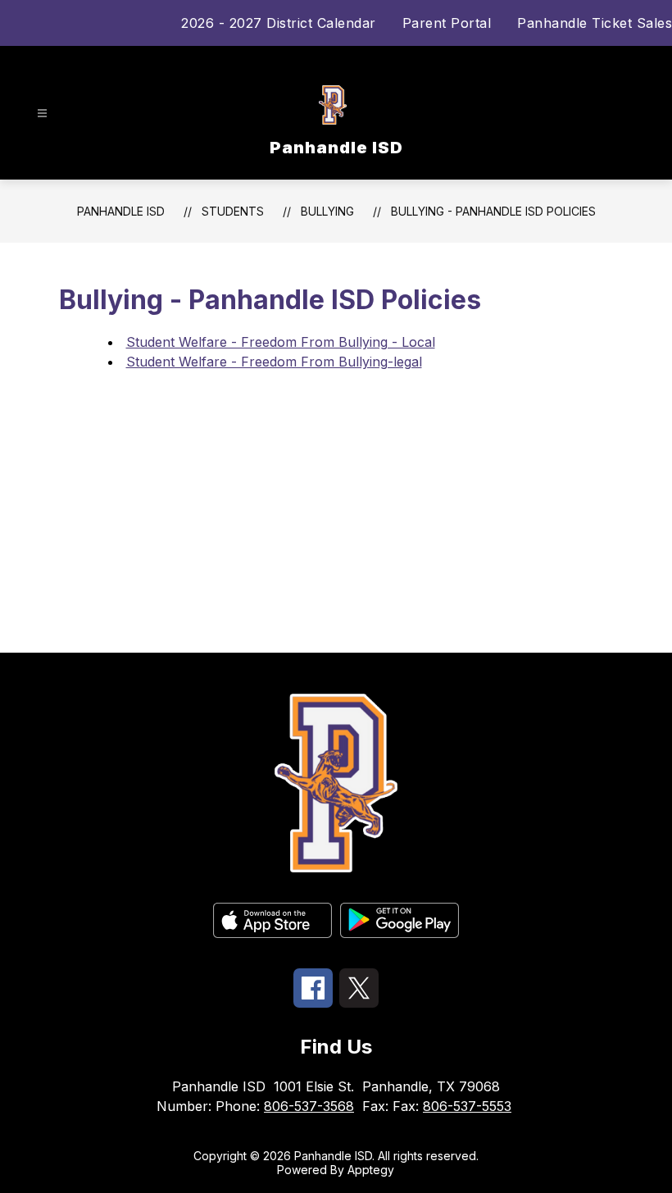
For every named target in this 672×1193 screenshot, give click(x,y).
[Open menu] (42, 113)
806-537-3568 (309, 1106)
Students (233, 211)
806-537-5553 (467, 1106)
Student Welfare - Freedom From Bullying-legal (274, 361)
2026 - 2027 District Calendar (278, 23)
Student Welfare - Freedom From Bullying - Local (280, 342)
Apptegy (370, 1170)
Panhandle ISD (121, 211)
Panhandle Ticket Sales (594, 23)
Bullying (327, 211)
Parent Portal (447, 23)
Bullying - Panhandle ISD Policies (493, 211)
